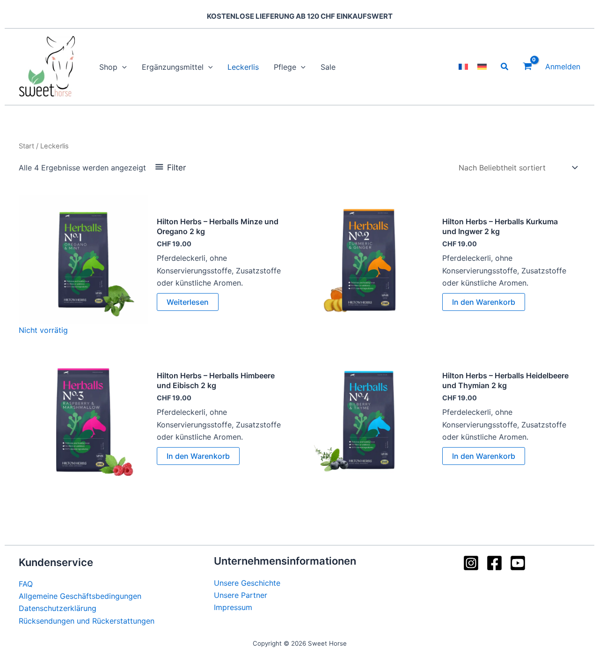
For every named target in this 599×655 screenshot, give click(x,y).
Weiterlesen (188, 302)
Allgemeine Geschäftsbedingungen (80, 596)
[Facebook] (494, 563)
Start (26, 146)
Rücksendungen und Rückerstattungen (86, 621)
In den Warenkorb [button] (483, 302)
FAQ (26, 584)
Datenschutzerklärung (57, 608)
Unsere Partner (240, 595)
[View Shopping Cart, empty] (527, 67)
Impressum (233, 607)
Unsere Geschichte (247, 583)
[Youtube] (518, 563)
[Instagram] (471, 563)
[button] (122, 67)
